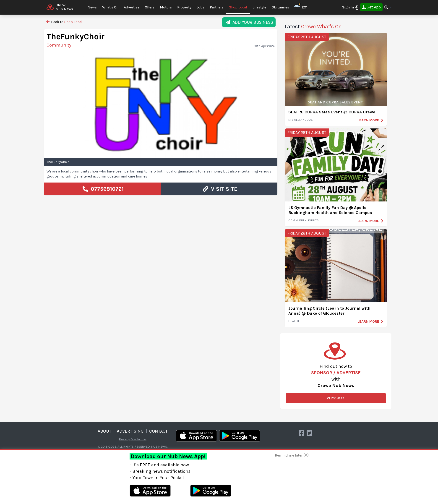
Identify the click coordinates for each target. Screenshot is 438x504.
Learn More (368, 120)
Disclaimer (138, 439)
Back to (66, 22)
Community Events (303, 220)
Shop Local (238, 7)
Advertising (130, 431)
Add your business (251, 22)
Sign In (348, 7)
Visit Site (222, 189)
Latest (313, 26)
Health (293, 321)
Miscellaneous (300, 119)
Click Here (335, 398)
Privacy (124, 439)
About (104, 431)
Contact (158, 431)
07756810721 (106, 189)
